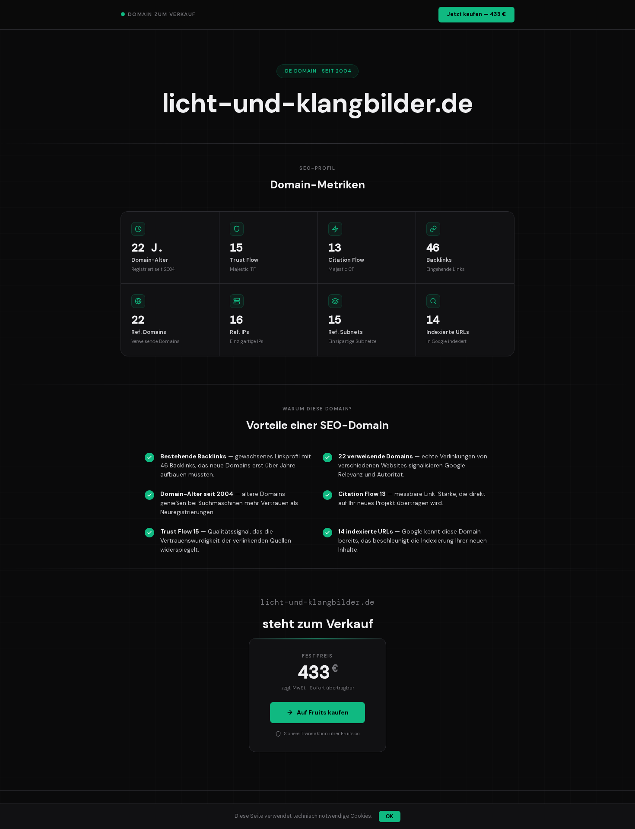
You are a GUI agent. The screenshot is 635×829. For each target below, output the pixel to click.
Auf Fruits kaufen (323, 712)
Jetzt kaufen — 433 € (476, 14)
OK (390, 816)
